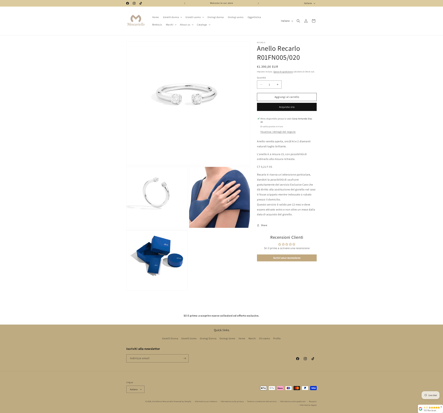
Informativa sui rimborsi (206, 401)
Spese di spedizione (283, 71)
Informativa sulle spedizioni (293, 401)
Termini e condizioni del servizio (262, 401)
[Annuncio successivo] (258, 3)
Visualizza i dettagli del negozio (278, 131)
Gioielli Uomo (189, 338)
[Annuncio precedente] (184, 3)
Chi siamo (264, 338)
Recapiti (313, 401)
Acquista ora (287, 107)
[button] (172, 17)
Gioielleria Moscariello (162, 401)
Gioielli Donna (170, 338)
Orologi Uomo (227, 338)
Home (242, 338)
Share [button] (264, 225)
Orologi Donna (208, 338)
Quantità (261, 77)
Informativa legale (308, 405)
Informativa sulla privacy (232, 401)
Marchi (252, 338)
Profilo (277, 338)
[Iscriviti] (184, 358)
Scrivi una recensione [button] (287, 258)
